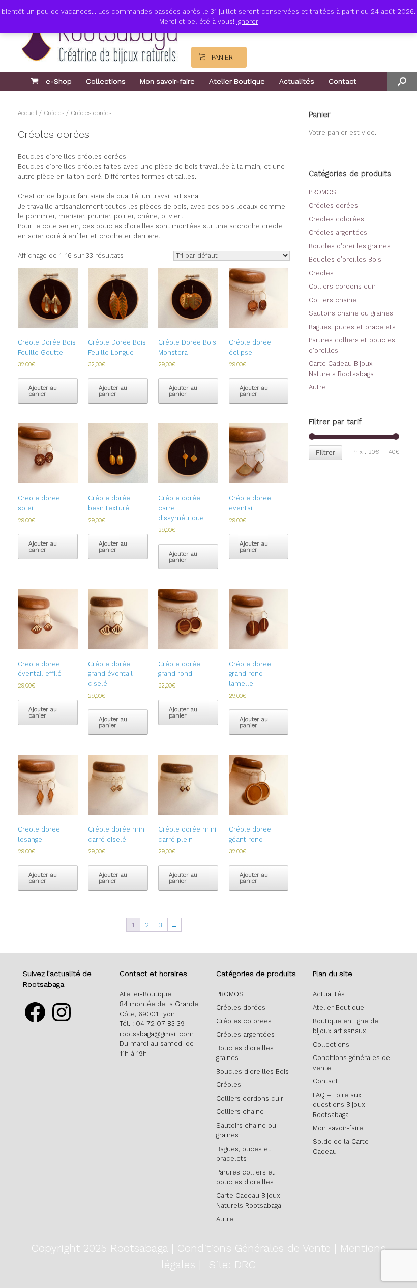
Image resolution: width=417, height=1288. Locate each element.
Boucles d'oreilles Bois (345, 259)
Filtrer (325, 452)
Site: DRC (232, 1264)
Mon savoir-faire (167, 81)
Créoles (54, 113)
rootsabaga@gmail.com (157, 1034)
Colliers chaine (332, 300)
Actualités (296, 81)
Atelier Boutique (237, 81)
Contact (342, 81)
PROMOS (322, 192)
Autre (317, 387)
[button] (402, 81)
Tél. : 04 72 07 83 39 (152, 1023)
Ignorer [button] (247, 21)
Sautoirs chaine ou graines (351, 313)
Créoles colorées (336, 219)
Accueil (27, 113)
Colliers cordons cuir (342, 286)
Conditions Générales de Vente (254, 1248)
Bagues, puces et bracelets (352, 327)
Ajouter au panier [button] (42, 390)
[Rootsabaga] (98, 34)
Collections (106, 81)
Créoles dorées (333, 205)
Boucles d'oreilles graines (350, 246)
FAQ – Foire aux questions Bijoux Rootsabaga (339, 1105)
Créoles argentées (338, 232)
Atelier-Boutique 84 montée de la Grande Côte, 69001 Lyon (159, 1004)
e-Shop (59, 81)
